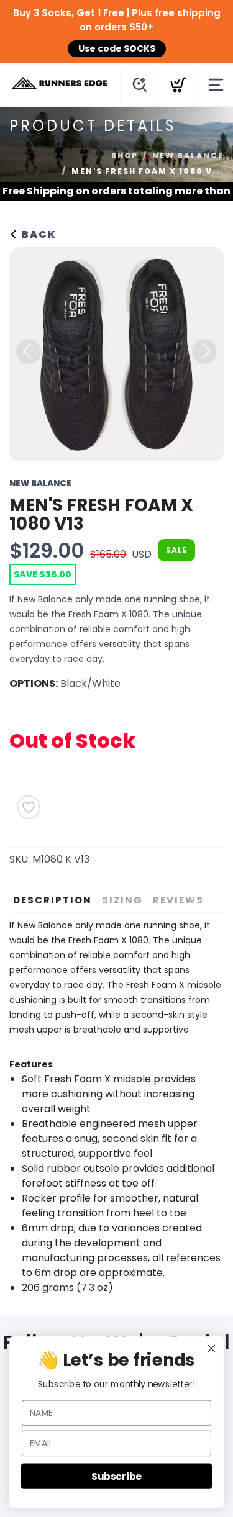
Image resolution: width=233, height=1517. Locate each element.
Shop (124, 155)
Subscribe (116, 1475)
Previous (28, 351)
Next (204, 351)
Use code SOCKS (116, 48)
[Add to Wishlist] (28, 807)
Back (38, 234)
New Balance (188, 155)
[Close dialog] (211, 1348)
